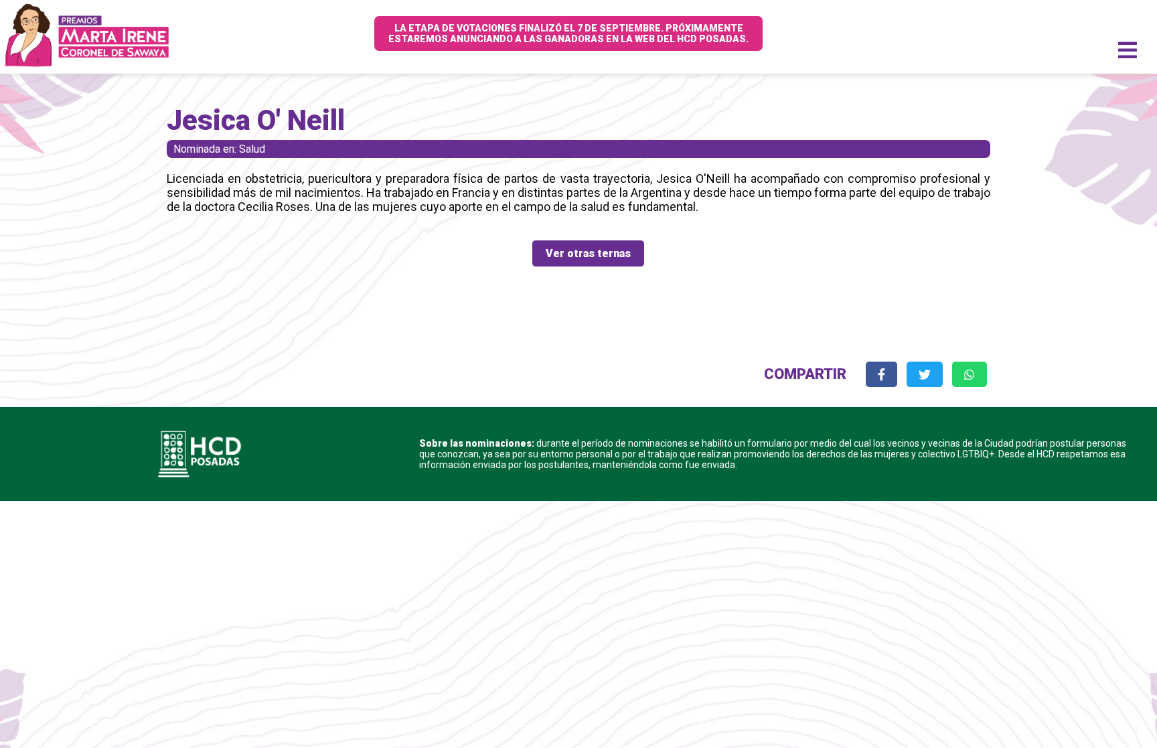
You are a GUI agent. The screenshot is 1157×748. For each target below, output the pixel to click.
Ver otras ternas (588, 253)
